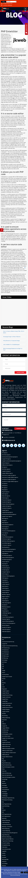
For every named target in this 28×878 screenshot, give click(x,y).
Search (3, 672)
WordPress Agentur (6, 594)
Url (2, 680)
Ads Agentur (4, 467)
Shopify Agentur (5, 592)
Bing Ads (4, 760)
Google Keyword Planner (7, 707)
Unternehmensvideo (6, 849)
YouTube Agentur (5, 569)
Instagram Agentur (6, 572)
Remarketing (4, 715)
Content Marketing (6, 830)
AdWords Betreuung (6, 744)
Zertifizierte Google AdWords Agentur (10, 481)
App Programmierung (6, 804)
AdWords (4, 723)
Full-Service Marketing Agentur (8, 530)
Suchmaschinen (5, 674)
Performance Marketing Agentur (9, 549)
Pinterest (4, 865)
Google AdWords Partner (7, 756)
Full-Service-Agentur (6, 539)
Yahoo (3, 769)
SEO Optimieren (5, 652)
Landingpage (5, 793)
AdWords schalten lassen (7, 750)
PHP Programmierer (6, 816)
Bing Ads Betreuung (6, 762)
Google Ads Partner (6, 742)
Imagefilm (4, 851)
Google (3, 670)
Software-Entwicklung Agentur (8, 623)
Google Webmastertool (7, 703)
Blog (4, 1)
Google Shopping (5, 709)
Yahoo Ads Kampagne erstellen (8, 777)
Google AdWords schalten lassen (9, 752)
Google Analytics (5, 691)
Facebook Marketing (6, 824)
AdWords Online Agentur (7, 465)
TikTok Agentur (5, 578)
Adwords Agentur (5, 463)
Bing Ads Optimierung (6, 765)
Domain (3, 678)
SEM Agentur (5, 485)
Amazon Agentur (5, 561)
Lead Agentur (5, 615)
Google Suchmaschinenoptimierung (9, 645)
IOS (3, 808)
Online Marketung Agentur (7, 524)
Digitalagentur (5, 553)
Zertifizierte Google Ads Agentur (9, 479)
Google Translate (5, 711)
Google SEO (4, 643)
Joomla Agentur (5, 600)
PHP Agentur (4, 608)
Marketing (4, 818)
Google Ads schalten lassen (8, 738)
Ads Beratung (5, 732)
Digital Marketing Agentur (7, 551)
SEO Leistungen (5, 654)
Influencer (4, 861)
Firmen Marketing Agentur (7, 537)
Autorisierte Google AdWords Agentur (10, 477)
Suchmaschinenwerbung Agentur (9, 514)
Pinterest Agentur (6, 590)
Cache (3, 686)
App (3, 802)
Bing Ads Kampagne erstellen (8, 767)
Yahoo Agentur (5, 493)
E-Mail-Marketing (5, 822)
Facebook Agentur (6, 567)
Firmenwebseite (5, 789)
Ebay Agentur (5, 563)
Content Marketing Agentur (8, 617)
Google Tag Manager (6, 705)
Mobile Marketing (5, 828)
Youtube (4, 855)
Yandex (3, 781)
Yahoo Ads (4, 771)
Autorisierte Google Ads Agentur (9, 475)
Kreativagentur (5, 528)
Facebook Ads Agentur (7, 508)
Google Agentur (5, 510)
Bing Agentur (5, 489)
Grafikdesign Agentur (6, 613)
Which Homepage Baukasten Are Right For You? (12, 349)
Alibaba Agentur (5, 565)
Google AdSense (5, 693)
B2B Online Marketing (6, 836)
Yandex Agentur (5, 498)
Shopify (3, 853)
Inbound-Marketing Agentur (8, 621)
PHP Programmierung (6, 814)
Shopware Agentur (6, 619)
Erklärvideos (4, 847)
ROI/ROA (4, 713)
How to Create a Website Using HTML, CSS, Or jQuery (13, 332)
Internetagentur (5, 526)
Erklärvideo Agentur (6, 631)
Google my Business (6, 697)
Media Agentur (5, 522)
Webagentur (4, 535)
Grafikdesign (4, 795)
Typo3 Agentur (5, 598)
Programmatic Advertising (7, 841)
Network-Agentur (6, 625)
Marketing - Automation (7, 826)
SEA (3, 664)
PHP (3, 812)
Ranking (3, 682)
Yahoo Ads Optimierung (7, 775)
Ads (3, 721)
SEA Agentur (4, 483)
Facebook (4, 857)
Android (3, 810)
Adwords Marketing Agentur (8, 557)
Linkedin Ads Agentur (6, 506)
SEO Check (4, 662)
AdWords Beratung (6, 746)
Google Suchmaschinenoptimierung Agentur (11, 461)
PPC (3, 668)
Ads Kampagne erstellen (7, 734)
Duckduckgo (4, 779)
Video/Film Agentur (6, 629)
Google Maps (5, 701)
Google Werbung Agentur (7, 512)
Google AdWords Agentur (7, 473)
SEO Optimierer (5, 649)
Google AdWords (5, 728)
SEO (3, 639)
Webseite (4, 783)
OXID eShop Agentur (6, 602)
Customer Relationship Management (9, 832)
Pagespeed (4, 688)
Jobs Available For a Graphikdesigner (11, 344)
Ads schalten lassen (6, 736)
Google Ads (4, 725)
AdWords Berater (5, 754)
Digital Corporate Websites (7, 839)
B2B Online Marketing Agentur (8, 541)
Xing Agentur (5, 580)
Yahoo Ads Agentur (6, 495)
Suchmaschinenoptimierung (8, 641)
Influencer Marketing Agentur (8, 576)
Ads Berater (4, 740)
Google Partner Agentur (7, 516)
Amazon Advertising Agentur (8, 504)
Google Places (5, 699)
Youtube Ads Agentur (6, 502)
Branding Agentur (6, 547)
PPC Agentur (4, 487)
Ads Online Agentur (6, 469)
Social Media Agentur (6, 543)
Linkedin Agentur (5, 584)
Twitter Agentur (5, 574)
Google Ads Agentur (6, 471)
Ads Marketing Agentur (7, 559)
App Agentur (4, 604)
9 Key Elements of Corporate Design (11, 340)
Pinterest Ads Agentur (6, 500)
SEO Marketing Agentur (7, 555)
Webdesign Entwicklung (7, 799)
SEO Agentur (4, 452)
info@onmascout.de (7, 3)
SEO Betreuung (5, 656)
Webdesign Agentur (6, 606)
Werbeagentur (5, 518)
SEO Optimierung (5, 647)
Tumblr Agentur (5, 588)
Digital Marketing (5, 834)
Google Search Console (7, 676)
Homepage (4, 785)
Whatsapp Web (5, 859)
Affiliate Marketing (6, 717)
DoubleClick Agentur (6, 627)
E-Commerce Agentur (6, 545)
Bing (3, 758)
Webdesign (4, 791)
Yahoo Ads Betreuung (6, 773)
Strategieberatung (6, 845)
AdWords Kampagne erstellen (8, 748)
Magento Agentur (5, 596)
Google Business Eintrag (7, 695)
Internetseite (5, 787)
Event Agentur (5, 532)
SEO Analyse (4, 660)
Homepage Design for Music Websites (11, 336)
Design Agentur (5, 611)
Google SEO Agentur (6, 458)
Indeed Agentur (5, 582)
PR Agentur (4, 520)
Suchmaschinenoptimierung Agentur (10, 456)
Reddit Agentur (5, 586)
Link (3, 684)
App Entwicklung (5, 806)
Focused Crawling (6, 843)
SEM (3, 666)
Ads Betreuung (5, 730)
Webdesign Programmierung (8, 797)
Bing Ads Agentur (5, 491)
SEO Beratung (5, 658)
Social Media (4, 863)
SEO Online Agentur (6, 454)
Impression (4, 719)
